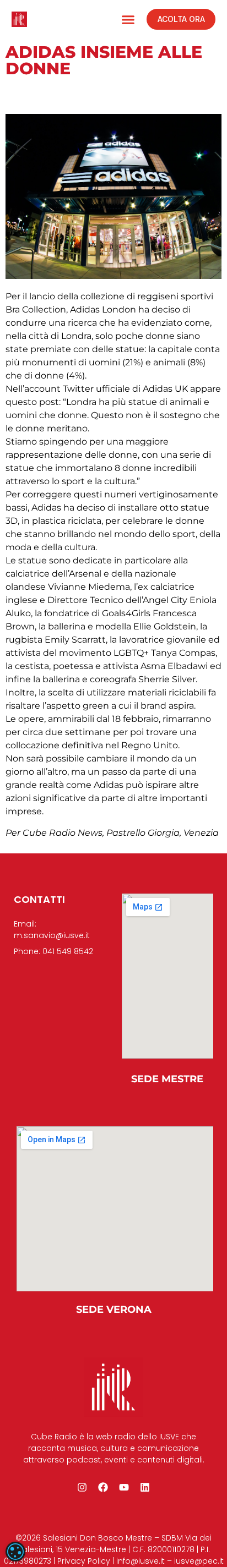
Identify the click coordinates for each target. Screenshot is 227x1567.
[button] (128, 19)
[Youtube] (124, 1487)
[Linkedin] (145, 1487)
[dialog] (15, 1551)
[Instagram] (82, 1487)
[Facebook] (103, 1487)
